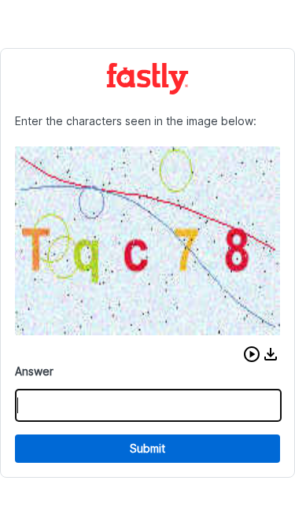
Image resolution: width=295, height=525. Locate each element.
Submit (147, 448)
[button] (251, 354)
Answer (34, 371)
